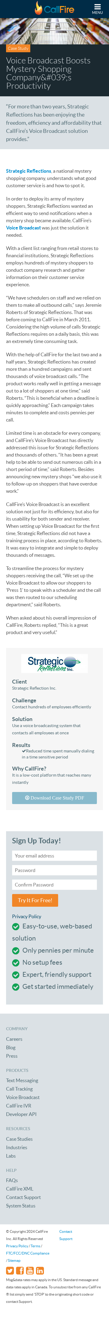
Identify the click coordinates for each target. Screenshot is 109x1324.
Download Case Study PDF (56, 797)
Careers (14, 1039)
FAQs (12, 1180)
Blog (10, 1047)
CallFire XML (19, 1188)
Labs (11, 1156)
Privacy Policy (26, 916)
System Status (20, 1205)
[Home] (54, 9)
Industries (16, 1147)
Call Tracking (19, 1089)
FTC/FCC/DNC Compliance (27, 1253)
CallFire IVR (18, 1105)
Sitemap (14, 1260)
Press (12, 1056)
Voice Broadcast (23, 1097)
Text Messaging (22, 1080)
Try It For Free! (35, 900)
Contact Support (23, 1197)
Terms (35, 1246)
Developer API (21, 1114)
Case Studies (19, 1139)
